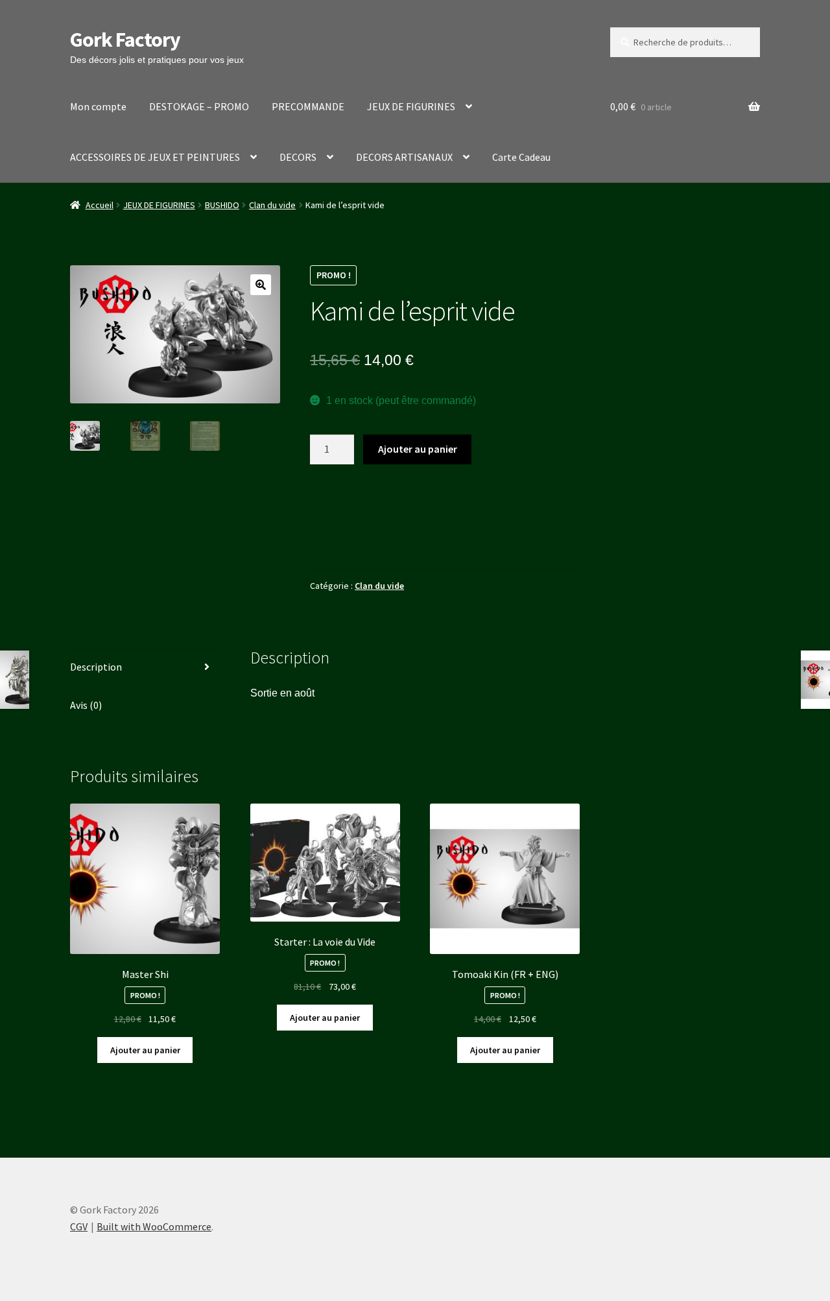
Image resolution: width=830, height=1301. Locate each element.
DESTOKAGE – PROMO (199, 106)
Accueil (99, 205)
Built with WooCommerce (154, 1226)
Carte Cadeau (521, 156)
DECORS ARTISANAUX (404, 156)
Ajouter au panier (417, 448)
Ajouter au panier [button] (145, 1050)
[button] (260, 284)
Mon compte (98, 106)
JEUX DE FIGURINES (411, 106)
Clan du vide (272, 205)
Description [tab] (96, 666)
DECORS (297, 156)
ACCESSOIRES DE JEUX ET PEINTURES (155, 156)
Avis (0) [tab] (86, 704)
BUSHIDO (222, 205)
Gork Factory (125, 40)
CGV (79, 1226)
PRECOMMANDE (308, 106)
